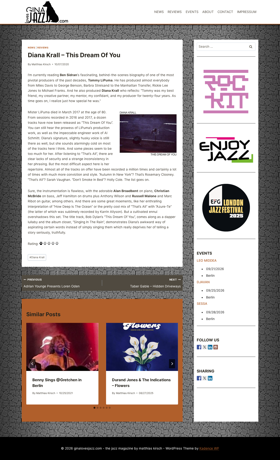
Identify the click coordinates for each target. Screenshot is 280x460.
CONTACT (225, 12)
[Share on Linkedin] (210, 378)
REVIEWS (175, 12)
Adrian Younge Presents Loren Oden (52, 283)
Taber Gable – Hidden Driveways (155, 283)
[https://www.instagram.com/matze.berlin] (215, 347)
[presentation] (62, 347)
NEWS (159, 12)
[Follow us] (199, 347)
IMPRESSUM (246, 12)
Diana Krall (37, 257)
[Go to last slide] (32, 363)
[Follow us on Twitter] (204, 347)
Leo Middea (207, 260)
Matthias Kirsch (41, 64)
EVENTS (192, 12)
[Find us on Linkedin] (210, 347)
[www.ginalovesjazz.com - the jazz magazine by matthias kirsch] (199, 378)
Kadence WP (209, 448)
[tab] (94, 408)
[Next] (172, 363)
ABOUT (208, 12)
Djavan (203, 282)
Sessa (202, 304)
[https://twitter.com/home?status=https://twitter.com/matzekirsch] (204, 378)
